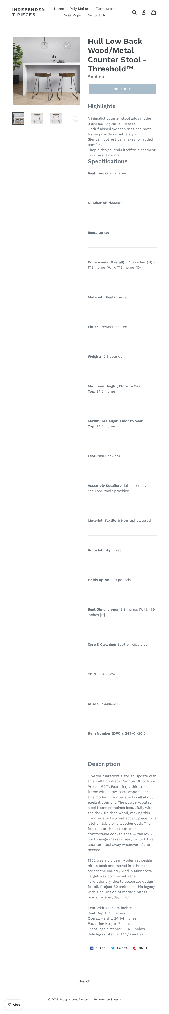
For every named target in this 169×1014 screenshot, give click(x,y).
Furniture (104, 9)
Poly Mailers (80, 9)
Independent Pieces (28, 12)
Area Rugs (72, 15)
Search (84, 981)
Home (59, 9)
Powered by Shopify (107, 999)
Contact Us (96, 15)
